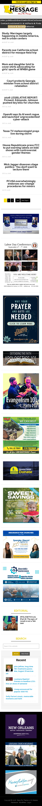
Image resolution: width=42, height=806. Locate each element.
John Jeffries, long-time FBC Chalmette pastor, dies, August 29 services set (19, 670)
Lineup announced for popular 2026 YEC (23, 690)
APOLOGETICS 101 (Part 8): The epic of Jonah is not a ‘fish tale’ (28, 620)
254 (18, 200)
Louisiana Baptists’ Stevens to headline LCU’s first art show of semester (20, 681)
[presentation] (16, 654)
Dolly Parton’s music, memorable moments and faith (19, 697)
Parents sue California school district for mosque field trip (20, 51)
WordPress (22, 802)
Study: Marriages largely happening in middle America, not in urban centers (20, 36)
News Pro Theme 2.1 (23, 800)
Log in (29, 802)
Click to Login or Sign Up (26, 2)
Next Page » (25, 200)
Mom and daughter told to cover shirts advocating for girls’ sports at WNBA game (18, 67)
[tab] (16, 654)
